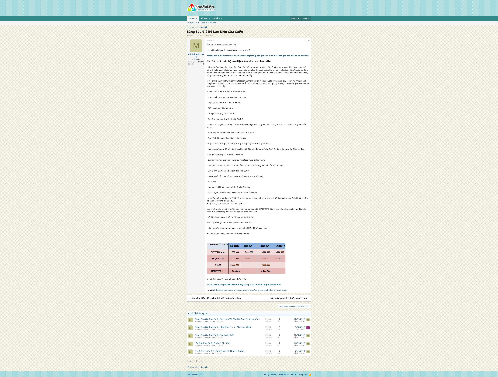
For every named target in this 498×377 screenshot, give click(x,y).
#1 (309, 40)
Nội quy (274, 374)
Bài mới (204, 18)
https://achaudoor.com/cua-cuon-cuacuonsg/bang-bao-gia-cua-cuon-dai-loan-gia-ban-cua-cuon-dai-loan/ (258, 55)
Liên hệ (266, 374)
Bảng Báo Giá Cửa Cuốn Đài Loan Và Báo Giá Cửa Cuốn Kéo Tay (227, 319)
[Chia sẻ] (305, 40)
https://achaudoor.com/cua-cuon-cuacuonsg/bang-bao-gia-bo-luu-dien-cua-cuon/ (250, 290)
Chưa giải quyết (193, 23)
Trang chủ (302, 374)
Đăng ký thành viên (208, 23)
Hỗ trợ (293, 374)
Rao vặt (220, 322)
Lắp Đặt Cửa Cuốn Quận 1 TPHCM (212, 343)
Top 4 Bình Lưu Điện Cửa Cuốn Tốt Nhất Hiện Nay (220, 350)
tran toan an (300, 329)
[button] (209, 18)
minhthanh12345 (195, 35)
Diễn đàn (193, 18)
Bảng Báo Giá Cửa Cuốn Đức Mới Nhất (214, 335)
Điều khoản (284, 374)
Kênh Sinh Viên (195, 374)
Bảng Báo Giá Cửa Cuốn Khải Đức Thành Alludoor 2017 (223, 326)
